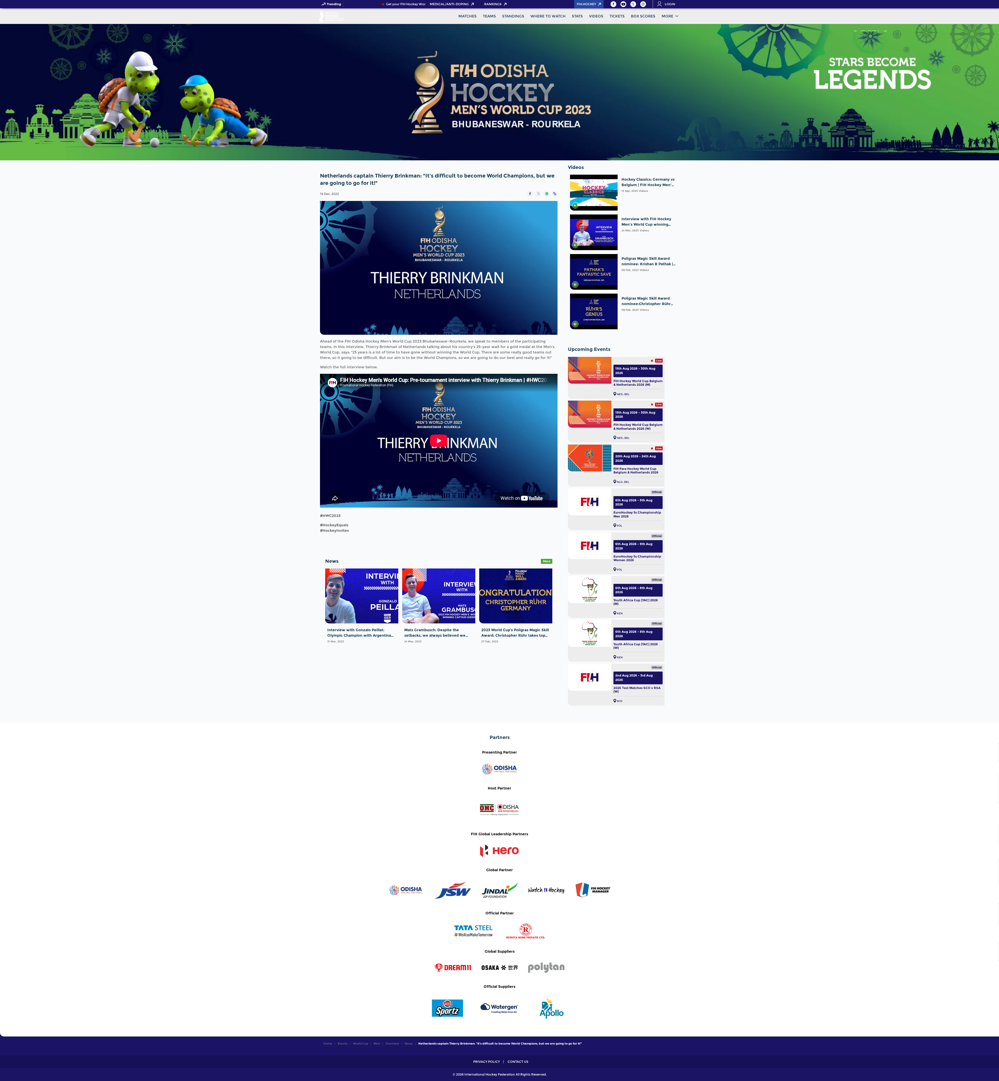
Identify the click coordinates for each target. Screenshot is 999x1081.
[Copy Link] (555, 194)
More (667, 16)
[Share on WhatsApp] (546, 194)
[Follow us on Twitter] (633, 4)
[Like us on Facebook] (613, 4)
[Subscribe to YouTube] (623, 4)
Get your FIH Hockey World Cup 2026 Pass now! (391, 4)
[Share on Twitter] (538, 194)
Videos (643, 191)
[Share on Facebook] (530, 194)
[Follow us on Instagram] (643, 4)
